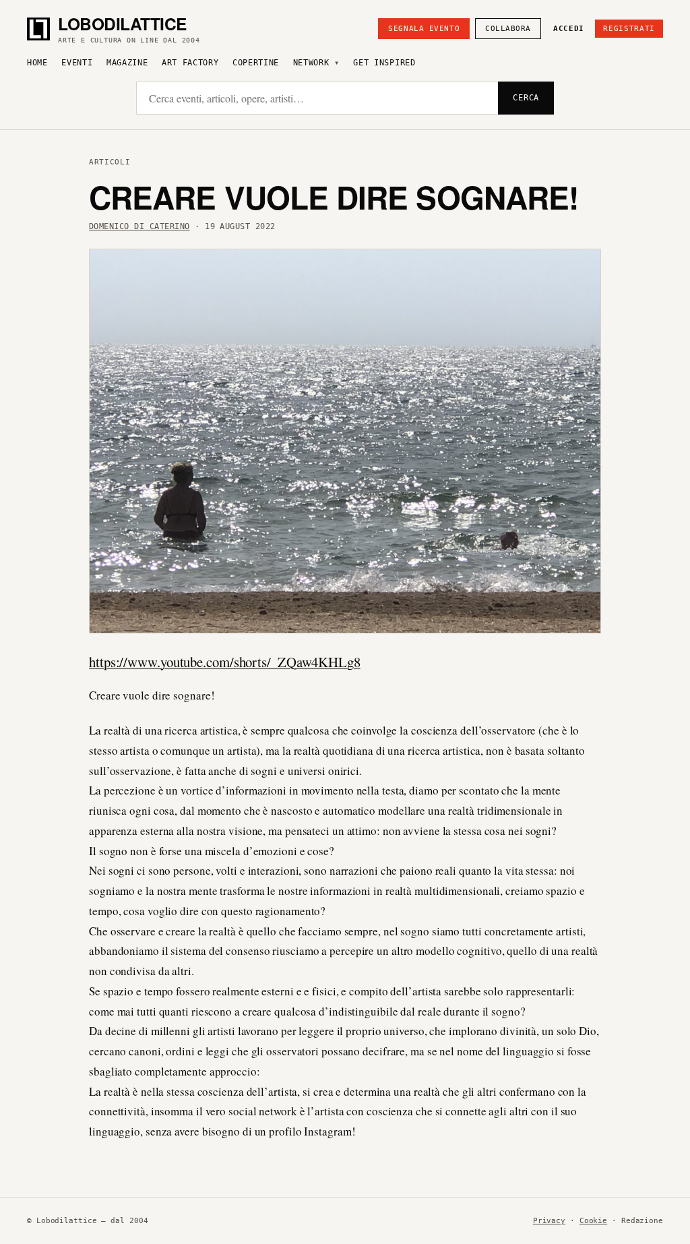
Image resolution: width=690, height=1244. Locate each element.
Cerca (526, 97)
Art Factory (190, 62)
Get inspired (384, 62)
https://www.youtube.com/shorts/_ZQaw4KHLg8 (224, 661)
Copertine (255, 62)
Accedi (568, 28)
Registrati (629, 28)
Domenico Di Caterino (139, 226)
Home (37, 62)
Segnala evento (424, 28)
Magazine (127, 62)
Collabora (508, 28)
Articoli (109, 162)
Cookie (593, 1220)
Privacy (549, 1220)
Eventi (76, 62)
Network (311, 62)
